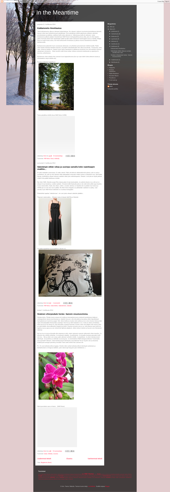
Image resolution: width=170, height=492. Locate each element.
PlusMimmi (112, 78)
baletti (44, 474)
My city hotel (46, 477)
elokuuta (113, 41)
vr (68, 479)
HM (83, 474)
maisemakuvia (107, 476)
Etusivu (69, 459)
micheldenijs (91, 486)
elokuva (55, 474)
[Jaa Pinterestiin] (74, 156)
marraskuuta (115, 34)
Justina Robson (128, 474)
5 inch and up (113, 80)
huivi (95, 474)
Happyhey (112, 67)
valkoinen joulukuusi (48, 479)
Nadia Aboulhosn (114, 73)
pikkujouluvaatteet (83, 477)
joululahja (112, 474)
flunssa (79, 474)
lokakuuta (114, 36)
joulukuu (103, 474)
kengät (40, 476)
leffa (90, 475)
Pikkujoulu (75, 477)
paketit (66, 477)
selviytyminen (97, 477)
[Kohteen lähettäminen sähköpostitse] (67, 156)
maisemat (113, 475)
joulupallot (117, 474)
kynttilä (84, 475)
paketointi (71, 477)
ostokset (62, 477)
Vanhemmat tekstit (95, 459)
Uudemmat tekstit (44, 459)
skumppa (113, 477)
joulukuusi (107, 474)
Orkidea (50, 453)
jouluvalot (122, 474)
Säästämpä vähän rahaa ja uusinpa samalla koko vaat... (121, 51)
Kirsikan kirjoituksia (112, 70)
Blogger (107, 486)
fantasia (76, 474)
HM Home (47, 158)
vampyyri (63, 479)
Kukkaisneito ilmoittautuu (49, 28)
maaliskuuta (115, 59)
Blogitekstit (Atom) (46, 462)
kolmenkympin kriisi (54, 475)
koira (48, 475)
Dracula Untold (50, 474)
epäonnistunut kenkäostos (64, 474)
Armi (111, 86)
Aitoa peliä (40, 474)
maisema (100, 475)
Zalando (69, 305)
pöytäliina (89, 477)
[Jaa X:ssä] (70, 156)
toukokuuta (114, 44)
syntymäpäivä (122, 477)
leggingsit (93, 475)
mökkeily (56, 158)
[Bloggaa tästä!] (68, 156)
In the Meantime (57, 12)
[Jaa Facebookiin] (72, 156)
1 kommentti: (57, 303)
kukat (45, 453)
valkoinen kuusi (57, 479)
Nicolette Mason (113, 75)
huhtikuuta (114, 46)
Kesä (52, 158)
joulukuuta (114, 31)
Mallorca (123, 475)
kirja (46, 475)
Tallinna (40, 479)
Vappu (66, 479)
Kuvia (73, 475)
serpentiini (103, 477)
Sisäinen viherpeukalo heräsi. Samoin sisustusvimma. (62, 314)
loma (97, 475)
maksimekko (54, 305)
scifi (93, 477)
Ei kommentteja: (58, 156)
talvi (43, 479)
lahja (87, 475)
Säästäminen (62, 305)
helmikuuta (114, 62)
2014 (111, 29)
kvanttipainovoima (78, 475)
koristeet (61, 476)
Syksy (117, 477)
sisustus (55, 453)
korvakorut (66, 475)
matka (127, 475)
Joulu (99, 474)
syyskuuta (114, 39)
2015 (111, 26)
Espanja (72, 474)
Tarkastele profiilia (113, 89)
